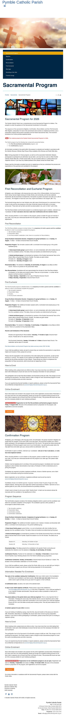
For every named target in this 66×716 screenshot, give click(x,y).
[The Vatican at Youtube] (9, 694)
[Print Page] (60, 95)
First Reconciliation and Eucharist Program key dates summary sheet (27, 346)
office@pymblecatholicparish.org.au (51, 713)
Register (9, 411)
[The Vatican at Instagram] (11, 694)
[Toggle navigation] (4, 5)
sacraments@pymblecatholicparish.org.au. (35, 385)
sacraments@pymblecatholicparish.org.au (20, 589)
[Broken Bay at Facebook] (6, 694)
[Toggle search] (62, 6)
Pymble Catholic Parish (22, 2)
